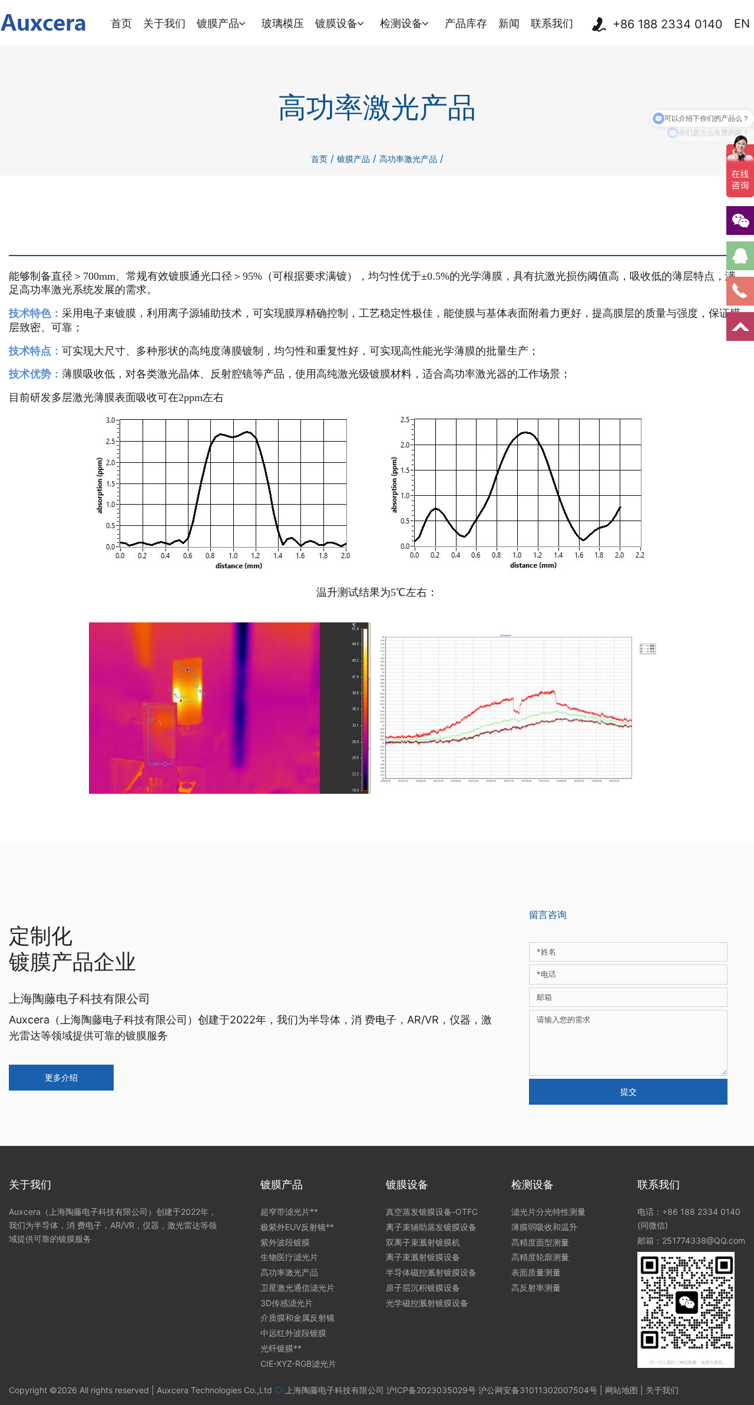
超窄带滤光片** (289, 1212)
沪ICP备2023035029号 (431, 1390)
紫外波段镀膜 (285, 1242)
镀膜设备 (336, 23)
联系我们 (552, 23)
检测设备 (401, 23)
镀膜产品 (218, 23)
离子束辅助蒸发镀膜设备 (431, 1227)
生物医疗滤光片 (289, 1257)
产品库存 (466, 23)
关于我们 (164, 23)
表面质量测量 (536, 1272)
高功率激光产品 (408, 159)
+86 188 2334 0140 (668, 24)
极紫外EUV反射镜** (297, 1227)
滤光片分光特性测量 (548, 1212)
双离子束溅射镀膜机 (423, 1242)
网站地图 (621, 1390)
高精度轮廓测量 (540, 1257)
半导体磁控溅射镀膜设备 (431, 1272)
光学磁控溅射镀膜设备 (427, 1303)
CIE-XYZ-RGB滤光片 (298, 1363)
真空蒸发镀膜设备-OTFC (432, 1212)
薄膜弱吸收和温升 (544, 1227)
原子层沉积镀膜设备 (423, 1288)
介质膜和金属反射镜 (297, 1318)
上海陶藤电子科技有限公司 (334, 1390)
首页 (121, 23)
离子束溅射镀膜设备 (423, 1257)
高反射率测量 (536, 1288)
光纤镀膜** (281, 1348)
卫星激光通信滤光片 (297, 1288)
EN (742, 24)
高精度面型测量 (540, 1242)
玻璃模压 (283, 23)
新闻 (509, 23)
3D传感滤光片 (286, 1303)
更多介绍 (61, 1077)
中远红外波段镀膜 (293, 1333)
